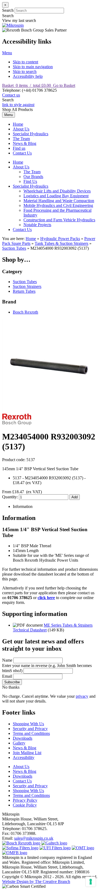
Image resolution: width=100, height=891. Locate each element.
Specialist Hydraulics (30, 134)
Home (18, 124)
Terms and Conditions (31, 733)
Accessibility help (28, 76)
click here (46, 597)
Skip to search (25, 71)
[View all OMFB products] (14, 852)
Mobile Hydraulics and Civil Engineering (58, 205)
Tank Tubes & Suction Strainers (61, 243)
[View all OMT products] (83, 848)
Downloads (22, 738)
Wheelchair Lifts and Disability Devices (57, 191)
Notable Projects (37, 224)
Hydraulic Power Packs (60, 238)
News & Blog (24, 143)
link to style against (18, 104)
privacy (82, 696)
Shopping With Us (28, 724)
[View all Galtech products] (54, 843)
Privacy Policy (25, 800)
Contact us (11, 95)
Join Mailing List (27, 752)
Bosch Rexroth (25, 312)
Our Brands (33, 176)
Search (8, 10)
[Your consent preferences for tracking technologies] (91, 882)
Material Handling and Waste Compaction (58, 200)
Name (7, 660)
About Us (21, 129)
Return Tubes (24, 291)
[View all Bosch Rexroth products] (21, 843)
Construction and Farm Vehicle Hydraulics (59, 220)
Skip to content (25, 62)
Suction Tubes (14, 248)
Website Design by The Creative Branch (36, 881)
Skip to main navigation (33, 66)
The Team (21, 138)
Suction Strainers (27, 286)
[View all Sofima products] (20, 848)
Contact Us (22, 153)
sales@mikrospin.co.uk (33, 838)
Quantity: (10, 497)
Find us (19, 148)
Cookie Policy (25, 805)
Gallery (19, 743)
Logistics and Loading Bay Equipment (56, 196)
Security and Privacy (30, 728)
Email (7, 676)
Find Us (30, 181)
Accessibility (23, 757)
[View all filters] (55, 848)
